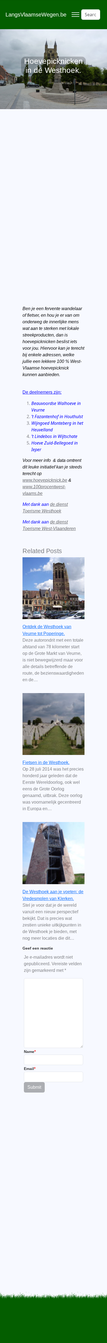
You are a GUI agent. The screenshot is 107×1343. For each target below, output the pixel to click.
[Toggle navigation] (75, 14)
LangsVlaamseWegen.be (35, 15)
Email (29, 1068)
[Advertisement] (53, 190)
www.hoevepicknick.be (44, 480)
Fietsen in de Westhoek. (45, 762)
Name (30, 1051)
